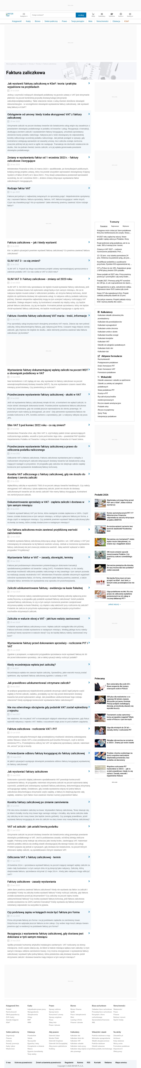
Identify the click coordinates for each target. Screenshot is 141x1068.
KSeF (126, 21)
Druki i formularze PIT (106, 366)
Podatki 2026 (101, 494)
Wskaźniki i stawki (99, 1032)
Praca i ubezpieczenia (78, 1014)
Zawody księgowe (12, 1020)
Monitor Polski (54, 1038)
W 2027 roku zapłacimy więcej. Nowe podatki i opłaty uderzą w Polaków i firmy (113, 238)
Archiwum (116, 1038)
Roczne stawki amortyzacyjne (109, 403)
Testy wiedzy (32, 1054)
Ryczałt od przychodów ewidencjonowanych (107, 398)
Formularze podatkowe (107, 372)
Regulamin (69, 1062)
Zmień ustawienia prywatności (48, 1062)
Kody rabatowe (118, 1041)
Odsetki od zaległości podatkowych (111, 345)
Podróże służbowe (98, 1043)
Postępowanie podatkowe (108, 362)
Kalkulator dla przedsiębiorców (110, 322)
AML (93, 1022)
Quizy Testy (102, 413)
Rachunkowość (104, 359)
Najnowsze (115, 226)
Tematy (31, 64)
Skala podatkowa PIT (106, 390)
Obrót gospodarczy (12, 1014)
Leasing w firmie (76, 1020)
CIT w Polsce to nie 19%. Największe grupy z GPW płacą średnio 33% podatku (114, 269)
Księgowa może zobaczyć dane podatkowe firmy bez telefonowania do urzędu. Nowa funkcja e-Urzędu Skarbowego (114, 232)
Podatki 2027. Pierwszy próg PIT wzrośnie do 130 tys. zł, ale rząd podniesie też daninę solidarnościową (114, 282)
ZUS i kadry (10, 1017)
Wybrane (126, 226)
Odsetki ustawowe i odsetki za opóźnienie (114, 380)
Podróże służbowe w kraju (101, 1035)
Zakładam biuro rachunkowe (102, 1009)
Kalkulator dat (103, 351)
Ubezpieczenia (33, 1014)
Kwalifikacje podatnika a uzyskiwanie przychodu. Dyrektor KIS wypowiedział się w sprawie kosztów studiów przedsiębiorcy (114, 263)
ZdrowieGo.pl (118, 1035)
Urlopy (30, 1017)
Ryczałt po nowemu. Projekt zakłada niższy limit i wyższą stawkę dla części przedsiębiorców (114, 301)
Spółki (72, 1012)
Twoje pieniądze (77, 21)
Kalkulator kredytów (105, 338)
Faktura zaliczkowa (49, 64)
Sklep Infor (53, 1022)
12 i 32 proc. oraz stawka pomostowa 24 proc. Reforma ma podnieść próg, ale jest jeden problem (113, 257)
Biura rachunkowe (99, 1006)
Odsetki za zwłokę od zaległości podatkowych (110, 385)
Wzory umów (117, 1043)
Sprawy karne (54, 1012)
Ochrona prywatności (23, 1062)
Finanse (116, 1014)
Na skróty (117, 1032)
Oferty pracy (117, 1051)
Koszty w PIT (103, 393)
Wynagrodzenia (33, 1012)
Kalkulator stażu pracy (78, 1046)
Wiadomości (117, 1009)
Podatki (8, 1009)
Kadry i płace (10, 1046)
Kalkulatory (106, 312)
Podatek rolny (103, 407)
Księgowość (17, 21)
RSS (88, 1062)
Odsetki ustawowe (98, 1046)
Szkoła (30, 1038)
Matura (30, 1049)
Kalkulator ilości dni (105, 348)
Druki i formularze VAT (106, 369)
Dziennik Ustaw (54, 1035)
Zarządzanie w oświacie (36, 1046)
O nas (8, 1062)
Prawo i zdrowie (54, 1025)
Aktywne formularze (111, 356)
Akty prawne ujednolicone (58, 1046)
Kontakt (97, 1062)
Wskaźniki (106, 376)
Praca (51, 1020)
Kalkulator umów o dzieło (107, 332)
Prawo (64, 21)
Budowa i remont (119, 1017)
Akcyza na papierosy (106, 410)
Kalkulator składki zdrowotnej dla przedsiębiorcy (110, 316)
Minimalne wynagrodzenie (101, 1038)
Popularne (103, 226)
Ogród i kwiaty (118, 1020)
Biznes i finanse (75, 1009)
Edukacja (116, 21)
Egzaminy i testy (33, 1043)
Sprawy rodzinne (55, 1009)
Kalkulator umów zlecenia (108, 328)
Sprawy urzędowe (55, 1017)
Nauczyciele (32, 1041)
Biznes (37, 21)
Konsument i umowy (56, 1014)
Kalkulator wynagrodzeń (107, 325)
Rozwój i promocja (12, 1043)
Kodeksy (52, 1049)
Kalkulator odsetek (76, 1043)
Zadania (9, 1041)
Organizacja (10, 1035)
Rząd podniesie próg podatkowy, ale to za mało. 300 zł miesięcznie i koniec (113, 244)
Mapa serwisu (121, 1062)
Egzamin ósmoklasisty (35, 1051)
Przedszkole (32, 1035)
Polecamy (100, 678)
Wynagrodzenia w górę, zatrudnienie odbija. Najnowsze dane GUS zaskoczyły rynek (114, 288)
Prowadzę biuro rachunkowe (102, 1012)
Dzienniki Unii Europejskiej (58, 1043)
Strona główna (11, 64)
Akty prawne (54, 1032)
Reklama (108, 1062)
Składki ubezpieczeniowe (100, 1041)
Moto (90, 21)
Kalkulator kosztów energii (108, 335)
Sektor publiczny (51, 21)
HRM (29, 1022)
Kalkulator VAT (103, 342)
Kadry (28, 21)
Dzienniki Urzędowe (56, 1041)
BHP (29, 1020)
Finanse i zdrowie (76, 1022)
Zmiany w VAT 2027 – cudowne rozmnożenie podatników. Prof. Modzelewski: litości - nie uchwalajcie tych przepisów (113, 250)
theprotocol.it (117, 1049)
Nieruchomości (102, 21)
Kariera (80, 1062)
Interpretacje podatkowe (107, 416)
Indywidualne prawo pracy (37, 1009)
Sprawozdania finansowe (100, 1020)
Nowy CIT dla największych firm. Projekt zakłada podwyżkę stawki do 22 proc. (112, 294)
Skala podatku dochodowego (102, 1049)
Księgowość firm (12, 1006)
